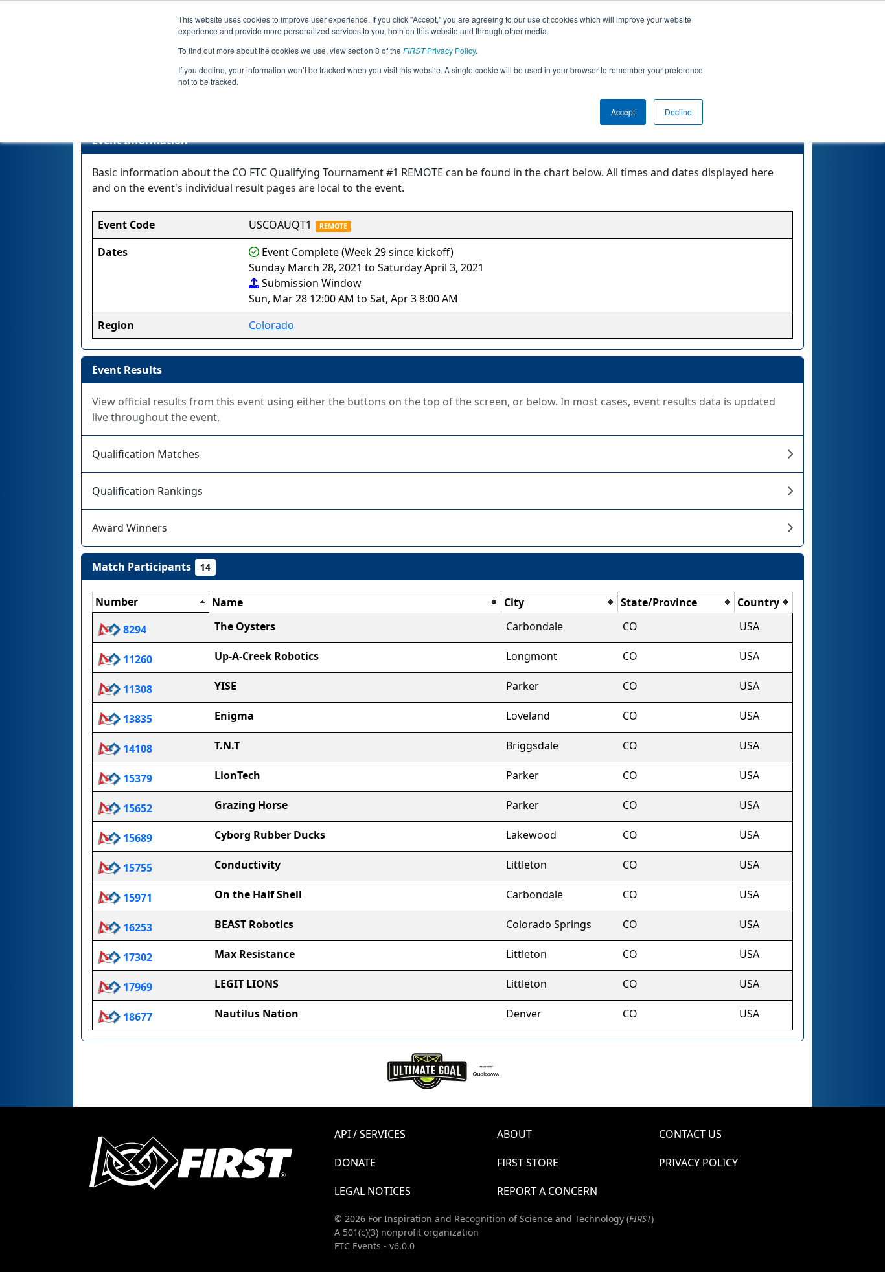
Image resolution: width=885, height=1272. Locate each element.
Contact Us (690, 1134)
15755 (136, 868)
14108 (136, 749)
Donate (355, 1162)
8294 (133, 629)
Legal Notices (372, 1191)
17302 (136, 957)
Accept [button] (623, 111)
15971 (136, 898)
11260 (136, 659)
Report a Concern (547, 1191)
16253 (136, 927)
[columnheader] (151, 602)
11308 (136, 689)
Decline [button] (678, 111)
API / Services (370, 1134)
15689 (136, 838)
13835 (136, 719)
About (514, 1134)
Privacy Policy (439, 50)
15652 (136, 808)
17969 (136, 987)
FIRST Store (527, 1162)
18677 (136, 1017)
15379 (136, 778)
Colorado (271, 325)
